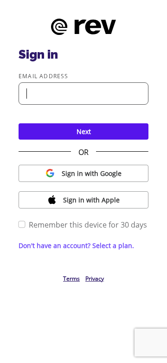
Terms (71, 278)
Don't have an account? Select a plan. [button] (76, 245)
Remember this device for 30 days (88, 225)
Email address (44, 76)
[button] (83, 173)
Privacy (94, 278)
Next (84, 131)
